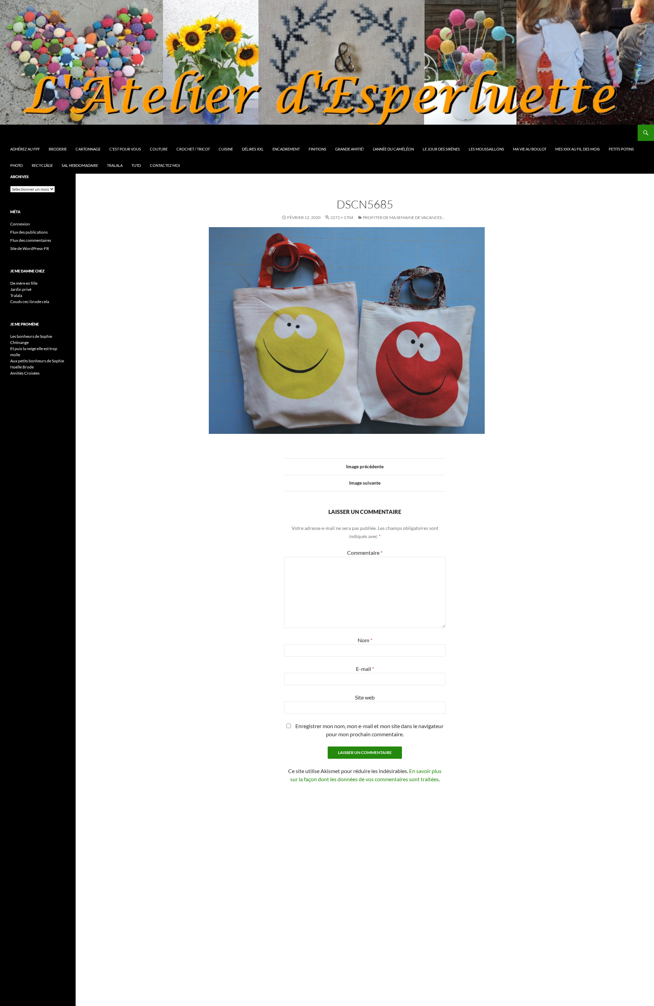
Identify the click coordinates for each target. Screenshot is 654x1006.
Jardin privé (20, 289)
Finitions (317, 149)
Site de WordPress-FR (29, 248)
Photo (16, 165)
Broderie (58, 149)
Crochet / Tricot (193, 149)
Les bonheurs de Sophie (31, 336)
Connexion (20, 223)
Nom (365, 640)
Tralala (115, 165)
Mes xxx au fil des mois (577, 149)
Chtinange (19, 342)
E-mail (365, 668)
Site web (365, 697)
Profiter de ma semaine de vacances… (404, 217)
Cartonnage (88, 149)
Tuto (136, 165)
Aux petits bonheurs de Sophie (37, 360)
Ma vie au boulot (529, 149)
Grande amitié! (349, 149)
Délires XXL (253, 149)
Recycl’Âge (42, 165)
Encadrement (286, 149)
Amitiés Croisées (25, 373)
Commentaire (365, 552)
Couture (159, 149)
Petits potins (621, 149)
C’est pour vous (125, 149)
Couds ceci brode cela (29, 301)
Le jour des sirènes (441, 149)
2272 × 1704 (341, 217)
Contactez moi (165, 165)
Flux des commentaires (30, 240)
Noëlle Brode (22, 367)
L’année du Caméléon (393, 149)
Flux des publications (29, 232)
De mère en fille (23, 283)
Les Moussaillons (486, 149)
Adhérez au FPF (25, 149)
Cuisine (226, 149)
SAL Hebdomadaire (80, 165)
